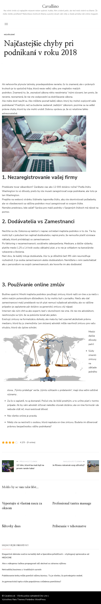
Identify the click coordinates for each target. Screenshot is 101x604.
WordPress (40, 599)
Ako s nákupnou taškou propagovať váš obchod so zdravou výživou (34, 563)
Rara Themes (18, 599)
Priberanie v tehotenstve (69, 526)
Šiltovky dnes (11, 526)
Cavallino (50, 6)
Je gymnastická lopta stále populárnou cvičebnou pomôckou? (31, 581)
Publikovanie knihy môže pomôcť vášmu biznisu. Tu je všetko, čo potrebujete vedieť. (42, 575)
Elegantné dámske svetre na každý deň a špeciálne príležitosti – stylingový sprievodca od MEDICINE (45, 556)
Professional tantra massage (71, 503)
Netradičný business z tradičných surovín (21, 569)
